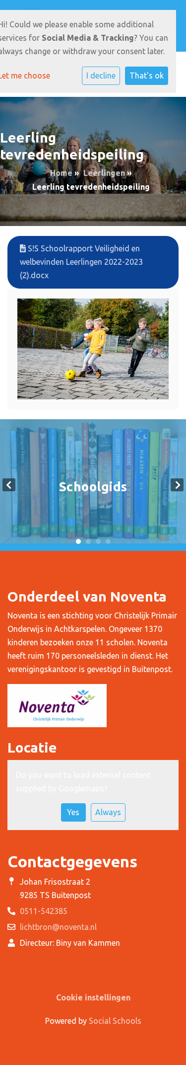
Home (61, 172)
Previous (8, 484)
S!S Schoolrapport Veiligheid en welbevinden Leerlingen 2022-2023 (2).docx (81, 262)
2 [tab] (88, 541)
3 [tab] (98, 541)
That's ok (146, 75)
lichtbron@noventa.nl (58, 926)
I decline (101, 75)
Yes (73, 812)
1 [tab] (78, 541)
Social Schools (115, 1020)
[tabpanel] (93, 485)
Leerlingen (104, 172)
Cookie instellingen (93, 997)
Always (108, 812)
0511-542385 (43, 911)
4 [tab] (108, 541)
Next (177, 484)
